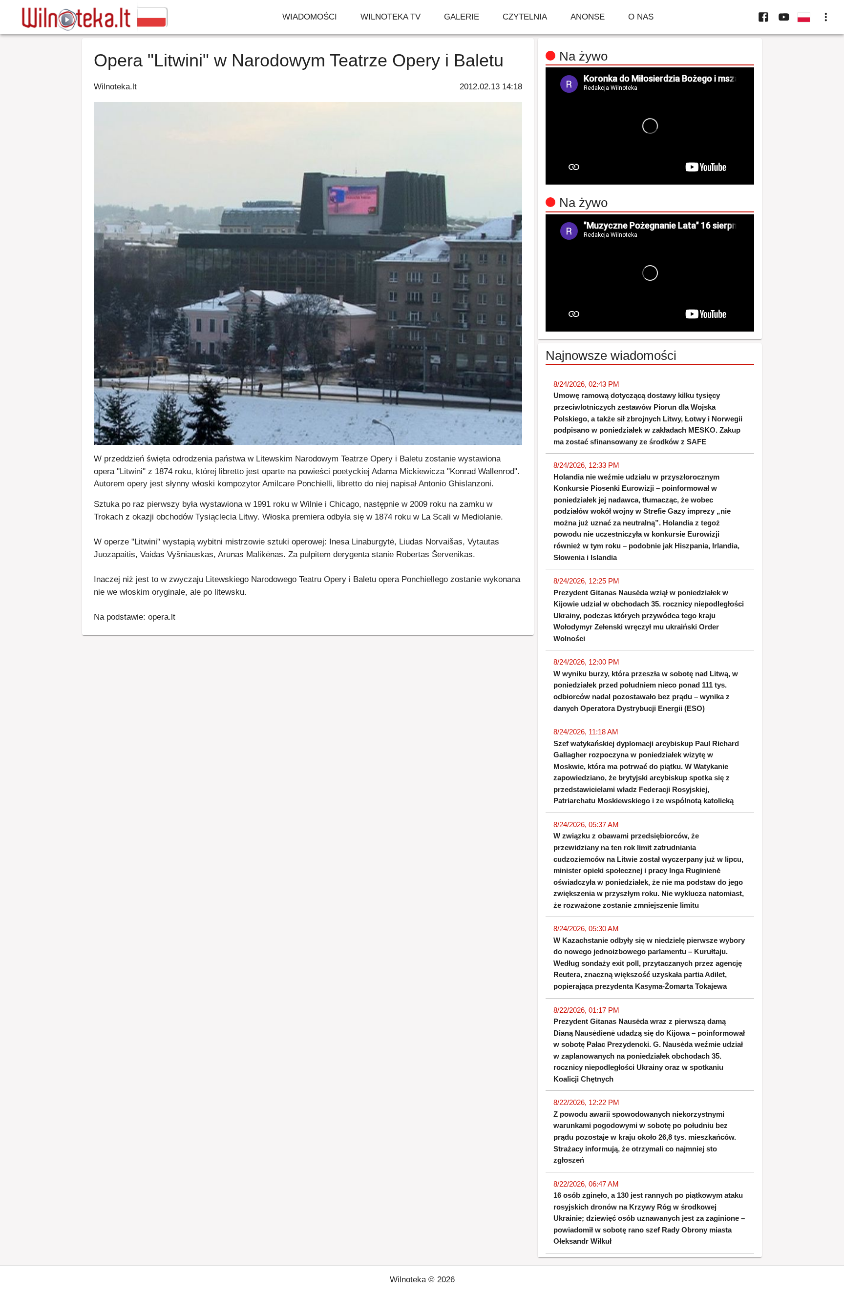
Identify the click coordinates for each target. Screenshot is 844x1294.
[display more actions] (826, 17)
